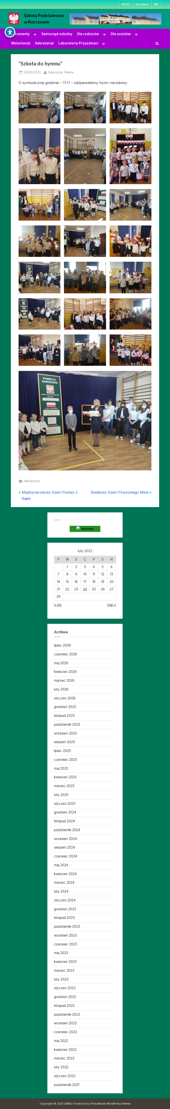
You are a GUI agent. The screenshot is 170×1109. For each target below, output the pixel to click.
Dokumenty (20, 34)
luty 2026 (61, 689)
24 (85, 589)
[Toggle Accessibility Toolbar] (10, 32)
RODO (126, 4)
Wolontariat (20, 43)
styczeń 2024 (64, 900)
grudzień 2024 (65, 812)
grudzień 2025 (65, 707)
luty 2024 (61, 891)
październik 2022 (67, 1014)
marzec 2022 (64, 1058)
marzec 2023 (64, 970)
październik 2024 (67, 830)
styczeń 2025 (64, 804)
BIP (156, 4)
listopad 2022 (64, 1006)
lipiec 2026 (62, 645)
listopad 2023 (64, 918)
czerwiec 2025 (65, 760)
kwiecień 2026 (65, 672)
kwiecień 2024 (65, 874)
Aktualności (32, 481)
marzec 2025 (64, 786)
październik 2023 (67, 926)
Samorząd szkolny (56, 34)
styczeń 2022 (64, 1076)
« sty (58, 605)
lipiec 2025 (62, 751)
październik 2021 (66, 1085)
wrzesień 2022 (65, 1023)
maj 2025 (61, 768)
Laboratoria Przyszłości (78, 43)
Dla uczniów (121, 34)
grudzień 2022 (65, 997)
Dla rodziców (88, 34)
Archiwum (142, 4)
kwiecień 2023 (65, 962)
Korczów (87, 529)
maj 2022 (61, 1041)
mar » (111, 605)
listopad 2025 (64, 716)
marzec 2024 (64, 882)
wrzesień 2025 (65, 733)
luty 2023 (61, 979)
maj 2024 (61, 865)
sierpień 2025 (64, 742)
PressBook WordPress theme (111, 1103)
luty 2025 (61, 795)
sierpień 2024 (64, 847)
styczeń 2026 (64, 698)
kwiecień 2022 (65, 1050)
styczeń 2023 (64, 988)
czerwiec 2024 (65, 856)
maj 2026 (61, 663)
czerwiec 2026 (65, 654)
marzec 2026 (64, 680)
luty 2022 (61, 1067)
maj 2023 (61, 953)
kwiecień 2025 (65, 777)
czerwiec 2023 (65, 944)
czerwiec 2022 (65, 1032)
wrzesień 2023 (65, 935)
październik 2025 (67, 724)
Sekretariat (44, 43)
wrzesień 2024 (65, 839)
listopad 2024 (64, 821)
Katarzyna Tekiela (60, 72)
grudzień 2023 (65, 909)
